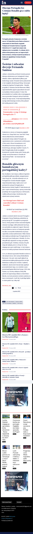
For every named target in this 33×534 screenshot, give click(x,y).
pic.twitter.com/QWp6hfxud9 (13, 124)
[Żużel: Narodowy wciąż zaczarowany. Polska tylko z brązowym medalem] (27, 416)
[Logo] (4, 2)
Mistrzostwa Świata (7, 303)
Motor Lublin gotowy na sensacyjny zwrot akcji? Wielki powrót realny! (6, 458)
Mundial (14, 303)
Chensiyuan (6, 35)
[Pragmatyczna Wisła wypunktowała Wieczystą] (27, 447)
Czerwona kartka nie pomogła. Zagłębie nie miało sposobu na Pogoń (16, 426)
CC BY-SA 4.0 (11, 35)
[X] (14, 295)
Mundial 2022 (6, 285)
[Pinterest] (18, 295)
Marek (19, 288)
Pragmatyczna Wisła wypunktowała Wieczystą (27, 455)
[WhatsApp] (21, 295)
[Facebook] (11, 295)
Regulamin (9, 518)
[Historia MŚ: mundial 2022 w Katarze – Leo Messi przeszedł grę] (16, 322)
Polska (4, 441)
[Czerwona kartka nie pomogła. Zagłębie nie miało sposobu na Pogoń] (16, 416)
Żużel (25, 437)
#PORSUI (15, 119)
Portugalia (19, 303)
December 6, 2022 (24, 128)
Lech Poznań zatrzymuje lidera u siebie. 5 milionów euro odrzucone (16, 458)
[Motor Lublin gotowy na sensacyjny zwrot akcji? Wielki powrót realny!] (6, 447)
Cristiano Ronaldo (10, 301)
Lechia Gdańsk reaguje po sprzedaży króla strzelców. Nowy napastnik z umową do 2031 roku (6, 430)
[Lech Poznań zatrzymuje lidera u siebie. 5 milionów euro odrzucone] (16, 447)
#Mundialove (8, 121)
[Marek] (13, 288)
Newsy (14, 468)
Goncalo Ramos (19, 301)
